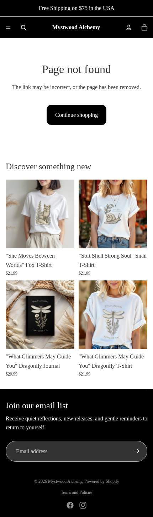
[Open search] (23, 27)
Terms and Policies (77, 492)
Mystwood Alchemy (65, 481)
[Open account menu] (129, 27)
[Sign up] (136, 451)
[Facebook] (70, 505)
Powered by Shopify (101, 481)
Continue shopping (76, 115)
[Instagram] (83, 505)
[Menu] (8, 27)
